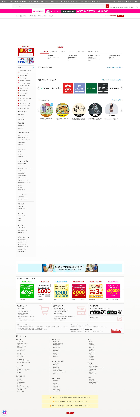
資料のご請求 (66, 291)
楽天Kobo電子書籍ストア (23, 324)
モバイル (4, 1)
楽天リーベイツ (20, 337)
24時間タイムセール (22, 141)
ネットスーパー (91, 1)
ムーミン (20, 129)
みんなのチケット (57, 369)
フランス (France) (93, 363)
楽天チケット (56, 366)
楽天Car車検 (91, 336)
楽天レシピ (91, 332)
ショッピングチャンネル (23, 155)
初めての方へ (21, 289)
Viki (54, 363)
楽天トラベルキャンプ (58, 326)
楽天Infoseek (56, 349)
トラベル (29, 1)
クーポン (20, 146)
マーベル (20, 122)
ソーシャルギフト (22, 208)
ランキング (10, 1)
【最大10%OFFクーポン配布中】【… (106, 154)
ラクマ (56, 1)
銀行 (42, 1)
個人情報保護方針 (91, 407)
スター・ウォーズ (22, 125)
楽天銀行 (19, 359)
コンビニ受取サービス (23, 215)
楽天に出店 (131, 1)
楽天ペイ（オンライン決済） (23, 350)
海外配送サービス (22, 227)
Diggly (19, 196)
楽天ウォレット (20, 362)
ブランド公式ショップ (23, 113)
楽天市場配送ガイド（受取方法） (25, 296)
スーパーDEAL (17, 1)
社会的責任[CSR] (70, 407)
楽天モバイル (56, 344)
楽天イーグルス (56, 370)
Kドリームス (56, 337)
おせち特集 (20, 103)
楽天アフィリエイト (57, 352)
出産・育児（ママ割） (23, 205)
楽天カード (19, 349)
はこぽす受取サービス (23, 220)
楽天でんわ (55, 347)
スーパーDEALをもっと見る (114, 62)
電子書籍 (52, 1)
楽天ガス (91, 324)
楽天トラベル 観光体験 (58, 324)
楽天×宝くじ (56, 334)
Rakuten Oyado (56, 329)
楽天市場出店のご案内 (59, 289)
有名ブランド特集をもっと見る (113, 189)
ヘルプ (136, 1)
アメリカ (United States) (94, 362)
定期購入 (20, 160)
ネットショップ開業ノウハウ (60, 296)
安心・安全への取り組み (23, 293)
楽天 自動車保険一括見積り (23, 368)
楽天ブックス (20, 323)
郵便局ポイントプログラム (23, 222)
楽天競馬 (55, 336)
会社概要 (47, 407)
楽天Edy (19, 353)
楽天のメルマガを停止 (30, 301)
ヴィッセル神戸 (56, 372)
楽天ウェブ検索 (56, 350)
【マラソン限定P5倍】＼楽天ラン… (53, 154)
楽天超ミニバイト (93, 355)
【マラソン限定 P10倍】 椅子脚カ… (115, 154)
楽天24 (67, 1)
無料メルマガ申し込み (23, 294)
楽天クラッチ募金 (94, 298)
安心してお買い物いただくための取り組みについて (81, 310)
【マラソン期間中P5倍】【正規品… (70, 154)
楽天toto (55, 333)
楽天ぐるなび (92, 333)
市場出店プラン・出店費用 (60, 293)
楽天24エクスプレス (75, 1)
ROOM (98, 1)
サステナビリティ (94, 300)
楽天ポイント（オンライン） (60, 299)
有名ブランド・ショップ (23, 110)
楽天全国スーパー (21, 336)
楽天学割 (20, 162)
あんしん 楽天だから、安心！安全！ (116, 312)
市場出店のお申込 (58, 291)
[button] (117, 6)
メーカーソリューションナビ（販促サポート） (64, 298)
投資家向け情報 (53, 407)
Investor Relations (61, 407)
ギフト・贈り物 (21, 203)
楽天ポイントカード (93, 346)
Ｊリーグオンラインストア (23, 342)
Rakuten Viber (56, 356)
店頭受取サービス (22, 224)
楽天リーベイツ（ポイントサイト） (25, 143)
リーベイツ (62, 1)
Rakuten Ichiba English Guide (24, 291)
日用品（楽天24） (22, 148)
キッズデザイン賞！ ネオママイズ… (98, 154)
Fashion (24, 1)
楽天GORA (55, 332)
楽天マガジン (56, 364)
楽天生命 (19, 366)
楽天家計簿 (91, 340)
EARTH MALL (21, 172)
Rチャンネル (56, 362)
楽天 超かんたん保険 (21, 369)
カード (34, 1)
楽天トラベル (56, 323)
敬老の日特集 (21, 101)
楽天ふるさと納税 (22, 153)
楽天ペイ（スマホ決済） (22, 352)
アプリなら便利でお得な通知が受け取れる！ (100, 289)
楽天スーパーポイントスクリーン (96, 349)
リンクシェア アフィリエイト (59, 353)
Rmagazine (20, 182)
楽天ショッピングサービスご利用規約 (26, 298)
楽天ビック (84, 1)
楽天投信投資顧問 (21, 363)
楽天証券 (19, 360)
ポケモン (20, 127)
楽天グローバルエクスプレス (23, 343)
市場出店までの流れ (58, 294)
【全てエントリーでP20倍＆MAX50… (79, 154)
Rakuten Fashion (21, 117)
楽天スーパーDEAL (22, 139)
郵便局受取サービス (22, 217)
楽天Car (90, 334)
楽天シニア (91, 329)
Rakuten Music (56, 367)
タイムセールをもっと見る (114, 164)
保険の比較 (19, 371)
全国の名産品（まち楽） (23, 184)
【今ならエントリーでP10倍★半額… (88, 154)
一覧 (33, 43)
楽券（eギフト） (21, 165)
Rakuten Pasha (92, 350)
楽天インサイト (92, 353)
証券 (38, 1)
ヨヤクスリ (91, 326)
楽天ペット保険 (20, 372)
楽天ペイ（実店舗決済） (59, 301)
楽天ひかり (55, 346)
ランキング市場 (21, 191)
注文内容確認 (22, 301)
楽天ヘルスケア (92, 327)
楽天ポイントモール (93, 347)
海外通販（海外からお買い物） (24, 158)
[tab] (44, 46)
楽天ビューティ (92, 330)
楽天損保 (19, 365)
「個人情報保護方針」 (38, 311)
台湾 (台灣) (91, 360)
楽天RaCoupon (20, 340)
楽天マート (19, 334)
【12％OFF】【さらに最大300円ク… (62, 154)
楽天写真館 (91, 337)
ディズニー (20, 120)
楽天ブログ (55, 354)
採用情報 (84, 407)
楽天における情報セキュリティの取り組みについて (81, 306)
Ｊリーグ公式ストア (22, 132)
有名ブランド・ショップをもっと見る (111, 119)
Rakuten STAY (56, 327)
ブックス (46, 1)
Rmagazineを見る (116, 210)
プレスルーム (78, 407)
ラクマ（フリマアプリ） (23, 174)
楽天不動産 (91, 339)
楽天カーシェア (56, 330)
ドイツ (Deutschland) (93, 365)
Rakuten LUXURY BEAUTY (24, 115)
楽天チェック (92, 352)
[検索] (107, 6)
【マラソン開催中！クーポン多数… (43, 154)
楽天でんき (91, 323)
